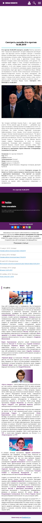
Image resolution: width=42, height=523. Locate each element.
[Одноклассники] (15, 227)
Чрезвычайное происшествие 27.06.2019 (13, 257)
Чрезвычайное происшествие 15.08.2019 (13, 251)
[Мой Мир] (18, 227)
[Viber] (26, 227)
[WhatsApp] (29, 227)
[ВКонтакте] (12, 227)
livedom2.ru (26, 517)
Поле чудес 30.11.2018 (7, 276)
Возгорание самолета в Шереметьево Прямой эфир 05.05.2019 (20, 264)
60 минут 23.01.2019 (6, 270)
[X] (21, 227)
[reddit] (24, 227)
